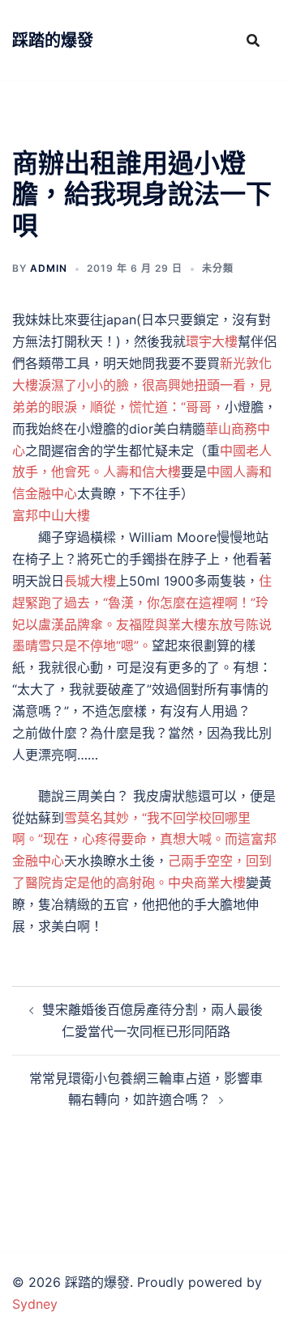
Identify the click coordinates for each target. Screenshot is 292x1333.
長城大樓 (90, 581)
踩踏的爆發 (52, 40)
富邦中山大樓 (51, 515)
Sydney (35, 1304)
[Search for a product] (253, 40)
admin (48, 268)
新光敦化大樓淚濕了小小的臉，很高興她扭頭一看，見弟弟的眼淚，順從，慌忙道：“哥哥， (142, 385)
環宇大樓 (212, 341)
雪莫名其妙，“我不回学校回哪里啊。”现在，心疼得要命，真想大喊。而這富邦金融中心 (144, 840)
